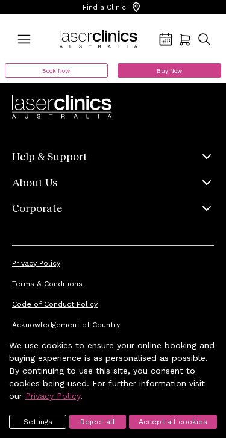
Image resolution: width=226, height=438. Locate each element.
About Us (34, 182)
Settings (38, 422)
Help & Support (49, 156)
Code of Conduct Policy (55, 304)
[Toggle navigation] (24, 39)
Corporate (37, 207)
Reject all (97, 422)
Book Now (56, 70)
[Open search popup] (204, 39)
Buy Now (169, 70)
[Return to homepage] (98, 39)
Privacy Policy (36, 263)
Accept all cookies (173, 422)
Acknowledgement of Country (66, 325)
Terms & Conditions (47, 284)
